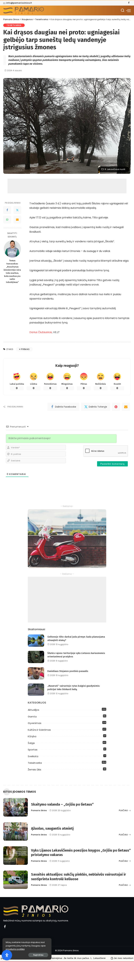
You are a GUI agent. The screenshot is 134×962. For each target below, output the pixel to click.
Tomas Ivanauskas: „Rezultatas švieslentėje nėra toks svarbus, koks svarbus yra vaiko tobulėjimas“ (12, 271)
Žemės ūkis (34, 769)
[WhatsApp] (7, 219)
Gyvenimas (34, 723)
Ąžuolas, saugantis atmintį (52, 828)
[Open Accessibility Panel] (7, 955)
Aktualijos (33, 710)
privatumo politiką (15, 949)
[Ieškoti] (123, 10)
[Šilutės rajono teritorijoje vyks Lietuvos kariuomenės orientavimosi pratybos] (36, 657)
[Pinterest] (116, 407)
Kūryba (32, 736)
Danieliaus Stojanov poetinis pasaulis (67, 671)
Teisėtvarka (14, 25)
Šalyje (31, 743)
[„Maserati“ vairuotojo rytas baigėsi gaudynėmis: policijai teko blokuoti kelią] (36, 690)
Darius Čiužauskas (40, 332)
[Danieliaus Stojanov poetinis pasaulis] (36, 673)
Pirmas (25, 349)
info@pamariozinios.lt (19, 2)
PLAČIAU (123, 810)
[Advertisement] (67, 186)
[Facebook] (129, 3)
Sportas (32, 749)
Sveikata (33, 756)
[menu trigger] (128, 10)
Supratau (38, 954)
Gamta (32, 716)
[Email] (17, 219)
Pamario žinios (39, 810)
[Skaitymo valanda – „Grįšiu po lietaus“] (15, 807)
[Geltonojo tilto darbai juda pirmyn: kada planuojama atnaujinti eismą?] (36, 640)
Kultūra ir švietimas (39, 729)
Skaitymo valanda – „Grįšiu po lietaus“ (62, 804)
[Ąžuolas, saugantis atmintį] (15, 831)
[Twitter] (17, 210)
